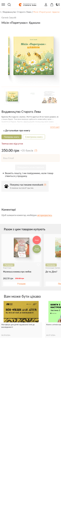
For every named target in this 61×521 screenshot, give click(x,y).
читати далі (55, 127)
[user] (46, 4)
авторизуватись (44, 215)
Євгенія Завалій (8, 17)
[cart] (52, 4)
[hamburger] (3, 4)
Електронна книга (33, 137)
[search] (9, 4)
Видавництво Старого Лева (17, 12)
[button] (30, 130)
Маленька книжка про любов (17, 272)
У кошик (21, 283)
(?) (35, 150)
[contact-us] (58, 4)
